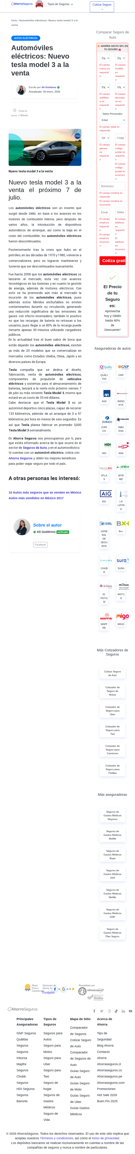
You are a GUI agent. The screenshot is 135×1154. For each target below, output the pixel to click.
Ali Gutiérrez (49, 87)
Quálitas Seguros (22, 1042)
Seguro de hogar (50, 1086)
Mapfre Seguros (22, 1067)
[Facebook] (94, 1011)
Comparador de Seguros (79, 1031)
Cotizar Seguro (102, 6)
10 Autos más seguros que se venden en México (45, 492)
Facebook (40, 544)
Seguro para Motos (52, 1048)
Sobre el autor (47, 525)
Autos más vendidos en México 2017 (36, 498)
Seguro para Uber (52, 1061)
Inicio (14, 20)
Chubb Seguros (22, 1079)
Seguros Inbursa (22, 1055)
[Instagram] (109, 1011)
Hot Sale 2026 (107, 1095)
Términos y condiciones (56, 1138)
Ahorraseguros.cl (108, 1064)
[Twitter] (102, 1011)
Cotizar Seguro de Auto (80, 1043)
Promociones (106, 1089)
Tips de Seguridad (104, 1036)
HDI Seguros (26, 1089)
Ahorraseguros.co (108, 1070)
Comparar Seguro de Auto (112, 34)
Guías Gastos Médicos (79, 1111)
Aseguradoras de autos (112, 348)
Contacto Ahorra (103, 1055)
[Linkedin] (123, 1011)
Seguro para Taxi (52, 1073)
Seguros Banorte (22, 1098)
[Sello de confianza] (95, 997)
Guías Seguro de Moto (80, 1086)
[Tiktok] (116, 1011)
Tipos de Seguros (58, 4)
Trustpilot (48, 992)
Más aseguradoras (112, 794)
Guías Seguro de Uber (80, 1098)
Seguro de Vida (50, 1117)
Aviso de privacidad (105, 1138)
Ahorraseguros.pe (108, 1076)
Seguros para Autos (52, 1036)
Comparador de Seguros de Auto (80, 1058)
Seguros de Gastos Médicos (51, 1101)
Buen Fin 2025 (107, 1101)
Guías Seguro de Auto (80, 1074)
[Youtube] (130, 1011)
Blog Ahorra (105, 1045)
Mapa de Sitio (80, 1019)
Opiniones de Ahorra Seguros (50, 987)
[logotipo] (22, 1010)
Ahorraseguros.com (108, 1082)
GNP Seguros (26, 1033)
